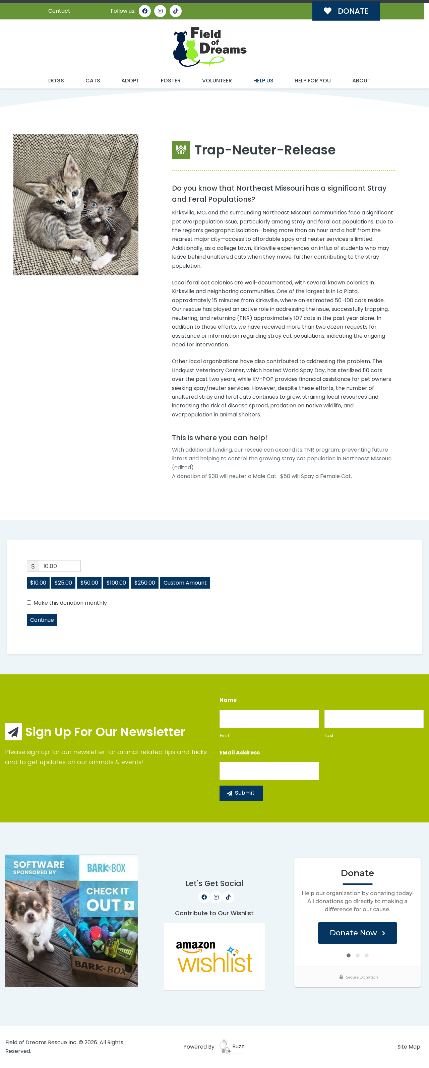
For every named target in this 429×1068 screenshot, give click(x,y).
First (224, 735)
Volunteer (217, 80)
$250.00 (144, 583)
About (361, 80)
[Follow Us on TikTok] (176, 11)
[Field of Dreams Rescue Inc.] (209, 46)
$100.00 (116, 583)
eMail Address (240, 752)
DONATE (352, 11)
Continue (42, 620)
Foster (171, 80)
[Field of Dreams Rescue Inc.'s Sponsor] (71, 920)
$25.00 (63, 583)
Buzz (237, 1046)
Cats (92, 80)
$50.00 (89, 583)
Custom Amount (185, 583)
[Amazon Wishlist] (214, 956)
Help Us (263, 80)
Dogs (56, 80)
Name (228, 700)
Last (329, 735)
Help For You (313, 80)
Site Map (408, 1047)
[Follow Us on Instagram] (160, 11)
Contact (59, 11)
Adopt (130, 80)
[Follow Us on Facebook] (145, 11)
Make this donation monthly (70, 603)
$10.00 (38, 583)
